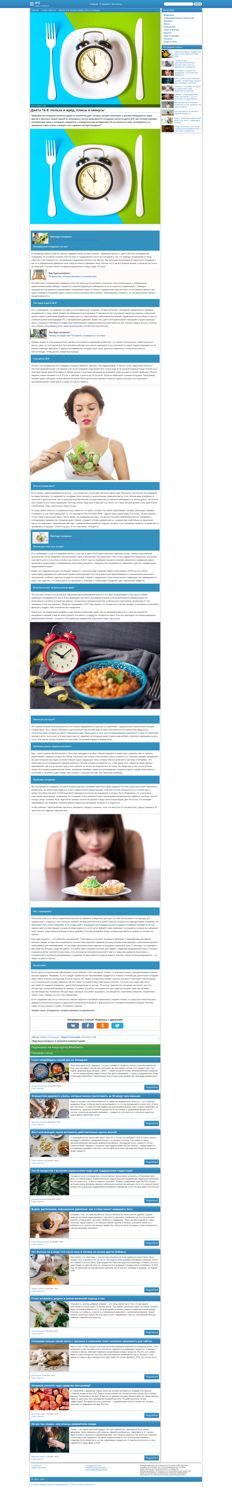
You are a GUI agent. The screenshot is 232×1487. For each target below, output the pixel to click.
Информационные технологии (179, 18)
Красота (167, 33)
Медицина (169, 15)
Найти (198, 4)
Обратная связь (38, 1468)
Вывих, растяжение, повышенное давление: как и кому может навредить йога (82, 1209)
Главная (94, 4)
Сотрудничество (93, 1465)
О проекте (104, 4)
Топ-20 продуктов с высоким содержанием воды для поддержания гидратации (82, 1170)
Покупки (168, 38)
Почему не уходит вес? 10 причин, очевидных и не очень (77, 335)
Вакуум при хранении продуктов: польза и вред (74, 240)
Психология (169, 26)
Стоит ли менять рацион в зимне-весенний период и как (68, 1298)
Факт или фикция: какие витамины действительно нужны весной (74, 1132)
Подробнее (152, 1087)
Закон (167, 24)
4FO (37, 3)
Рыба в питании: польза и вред (65, 539)
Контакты (117, 4)
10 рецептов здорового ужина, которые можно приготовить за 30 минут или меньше (85, 1096)
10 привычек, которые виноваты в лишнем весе (73, 276)
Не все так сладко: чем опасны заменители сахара (63, 1424)
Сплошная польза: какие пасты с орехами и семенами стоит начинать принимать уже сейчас (91, 1341)
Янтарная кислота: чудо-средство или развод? (60, 1385)
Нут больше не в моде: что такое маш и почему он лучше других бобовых (78, 1251)
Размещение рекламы (96, 1468)
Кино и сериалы (172, 35)
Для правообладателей (96, 1470)
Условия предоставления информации (49, 1484)
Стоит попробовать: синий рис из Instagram (59, 1059)
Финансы (168, 21)
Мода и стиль (170, 41)
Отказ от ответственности (82, 1484)
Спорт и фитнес (37, 1088)
